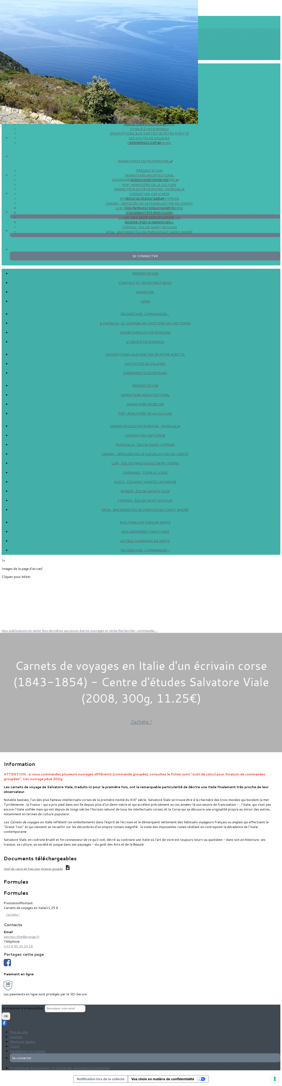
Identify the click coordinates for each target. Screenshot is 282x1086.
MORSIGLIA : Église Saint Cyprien (145, 444)
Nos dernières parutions (149, 212)
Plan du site (19, 1032)
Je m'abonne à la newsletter (23, 1008)
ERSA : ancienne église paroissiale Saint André (149, 231)
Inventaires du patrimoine (145, 332)
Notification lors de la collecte (100, 1079)
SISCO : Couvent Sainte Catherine (145, 481)
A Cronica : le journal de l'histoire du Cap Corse (145, 323)
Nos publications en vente (149, 207)
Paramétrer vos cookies (27, 1051)
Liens (145, 301)
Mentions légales (23, 1041)
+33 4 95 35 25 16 (18, 946)
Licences (16, 1036)
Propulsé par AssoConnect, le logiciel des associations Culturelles (60, 1068)
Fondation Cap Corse (149, 193)
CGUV (14, 1046)
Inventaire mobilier (145, 404)
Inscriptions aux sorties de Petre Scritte (149, 133)
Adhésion (145, 292)
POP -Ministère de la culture (149, 184)
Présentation (149, 170)
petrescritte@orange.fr (22, 936)
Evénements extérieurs (145, 373)
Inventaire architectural (149, 175)
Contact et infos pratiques (145, 282)
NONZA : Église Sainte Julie (145, 491)
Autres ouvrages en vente (149, 217)
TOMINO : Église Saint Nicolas (149, 227)
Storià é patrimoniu (149, 129)
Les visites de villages (149, 138)
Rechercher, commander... (149, 222)
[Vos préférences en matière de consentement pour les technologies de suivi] (275, 1079)
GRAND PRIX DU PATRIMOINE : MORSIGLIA (149, 189)
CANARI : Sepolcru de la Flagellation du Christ (149, 203)
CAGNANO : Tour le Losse (145, 472)
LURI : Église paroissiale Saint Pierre (145, 463)
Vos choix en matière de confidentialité (162, 1079)
